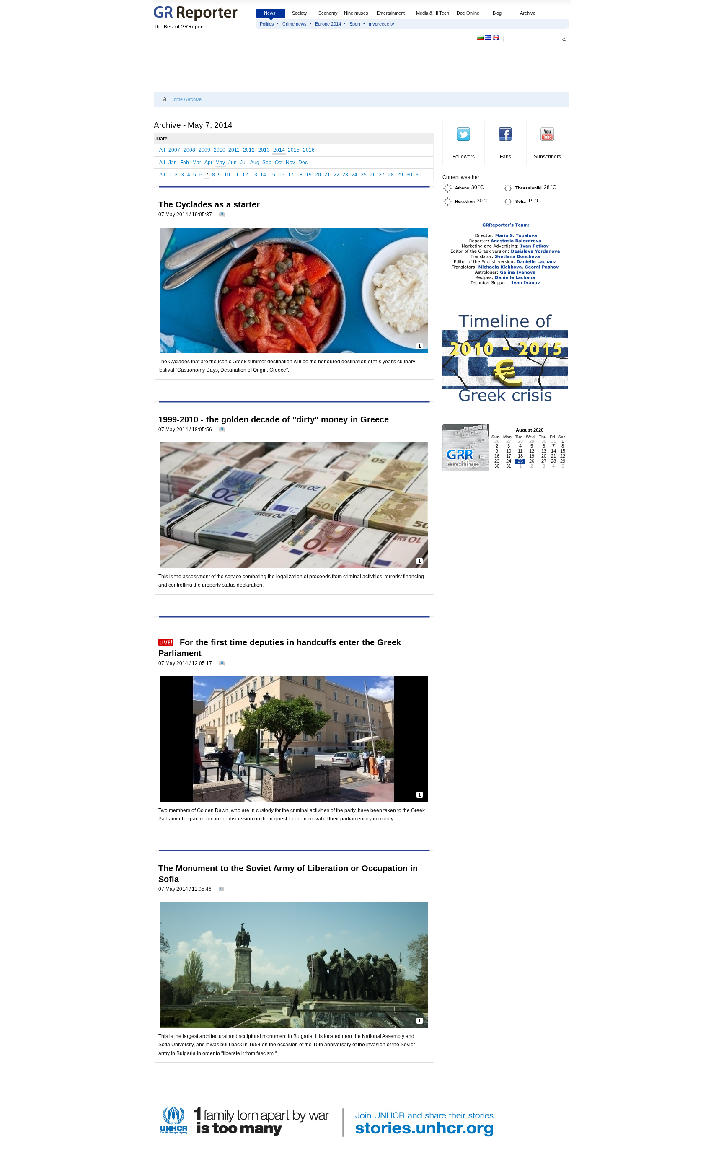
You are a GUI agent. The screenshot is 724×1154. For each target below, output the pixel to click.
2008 (189, 150)
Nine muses (356, 13)
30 (409, 175)
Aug (254, 163)
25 (364, 175)
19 (309, 175)
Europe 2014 (328, 23)
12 (245, 175)
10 (227, 175)
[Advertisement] (306, 68)
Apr (208, 163)
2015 (294, 150)
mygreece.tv (381, 23)
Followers (463, 157)
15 (272, 175)
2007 (174, 150)
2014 (279, 150)
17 (291, 175)
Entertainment (391, 13)
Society (299, 13)
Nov (290, 163)
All (162, 150)
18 (300, 175)
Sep (267, 163)
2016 (309, 150)
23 (345, 175)
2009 (204, 150)
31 (418, 175)
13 (254, 175)
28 (391, 175)
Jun (232, 163)
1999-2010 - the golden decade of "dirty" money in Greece (273, 419)
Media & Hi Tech (432, 13)
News (270, 13)
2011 (234, 150)
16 (281, 175)
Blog (497, 13)
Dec (303, 163)
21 (327, 175)
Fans (505, 157)
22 (336, 175)
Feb (184, 163)
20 (318, 175)
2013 (264, 150)
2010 (219, 150)
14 (263, 175)
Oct (278, 163)
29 (400, 175)
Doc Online (468, 13)
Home (177, 99)
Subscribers (547, 157)
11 (236, 175)
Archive (527, 13)
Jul (243, 163)
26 (373, 175)
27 (382, 175)
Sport (354, 23)
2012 (249, 150)
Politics (267, 23)
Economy (328, 13)
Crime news (294, 23)
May (220, 163)
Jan (172, 163)
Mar (196, 163)
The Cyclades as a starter (209, 204)
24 (354, 175)
